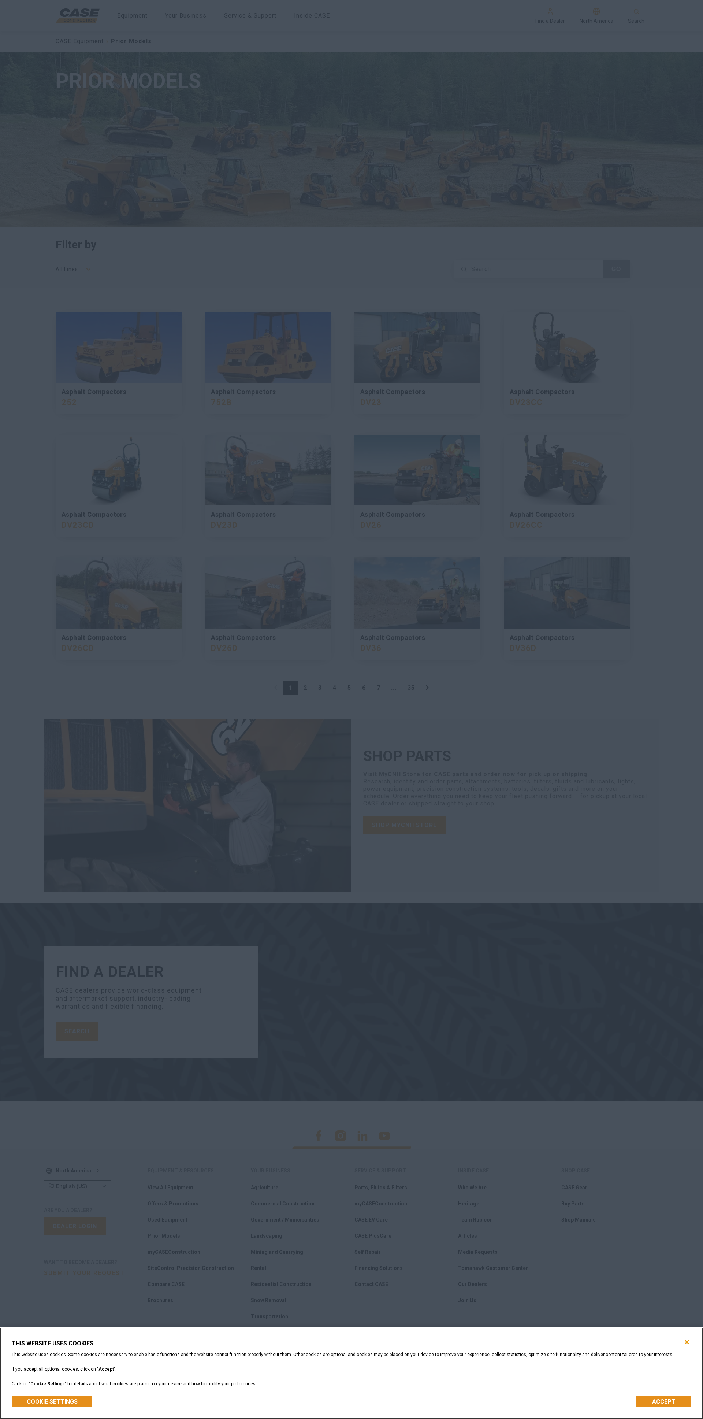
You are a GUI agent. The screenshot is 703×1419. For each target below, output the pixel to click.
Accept (664, 1401)
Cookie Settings (52, 1401)
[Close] (686, 1342)
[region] (351, 1373)
